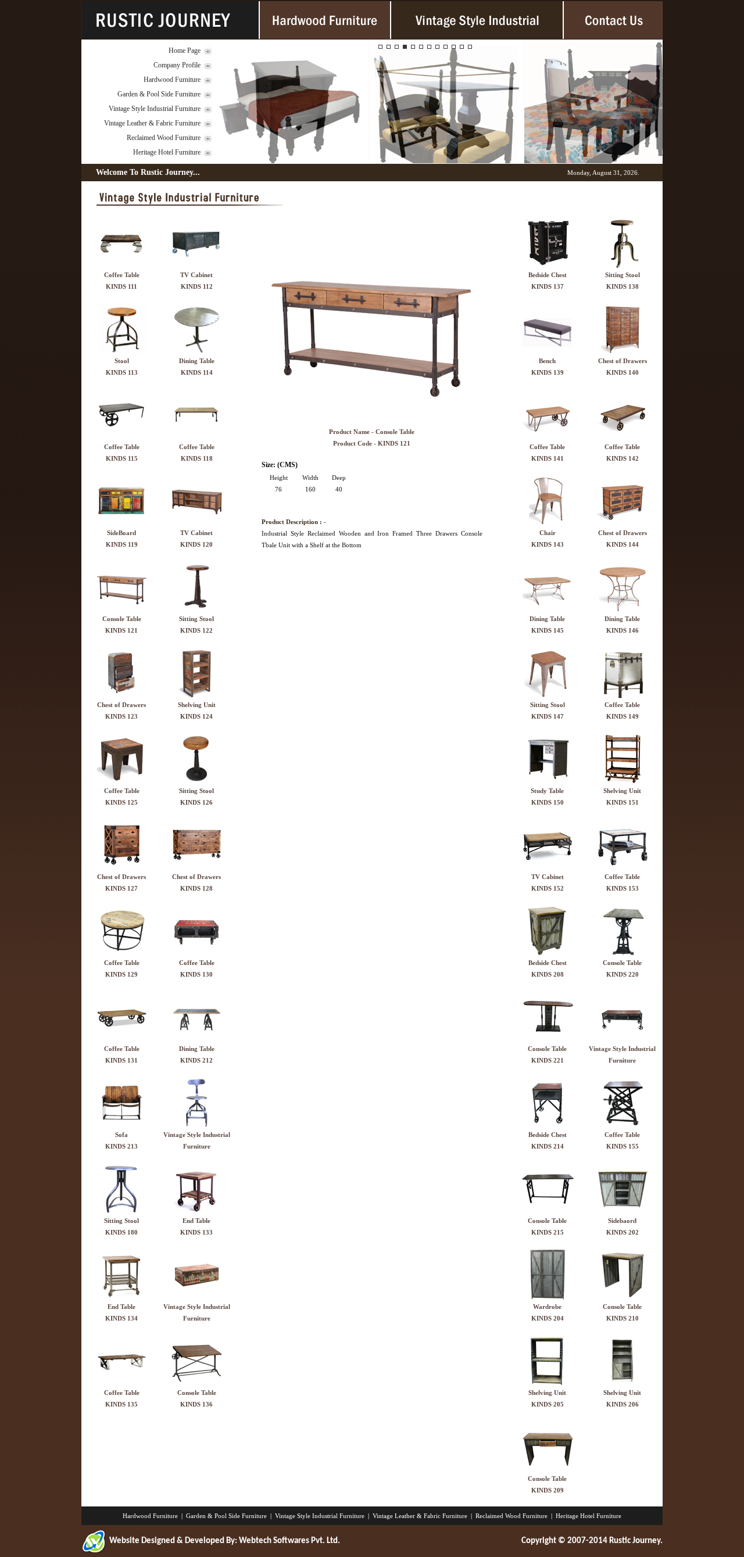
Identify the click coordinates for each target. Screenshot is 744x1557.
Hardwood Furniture (172, 80)
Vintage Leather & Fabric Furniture (152, 123)
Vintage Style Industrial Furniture (155, 109)
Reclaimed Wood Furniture (164, 138)
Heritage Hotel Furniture (167, 152)
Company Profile (177, 65)
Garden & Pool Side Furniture (159, 94)
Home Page (185, 50)
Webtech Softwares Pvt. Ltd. (289, 1541)
